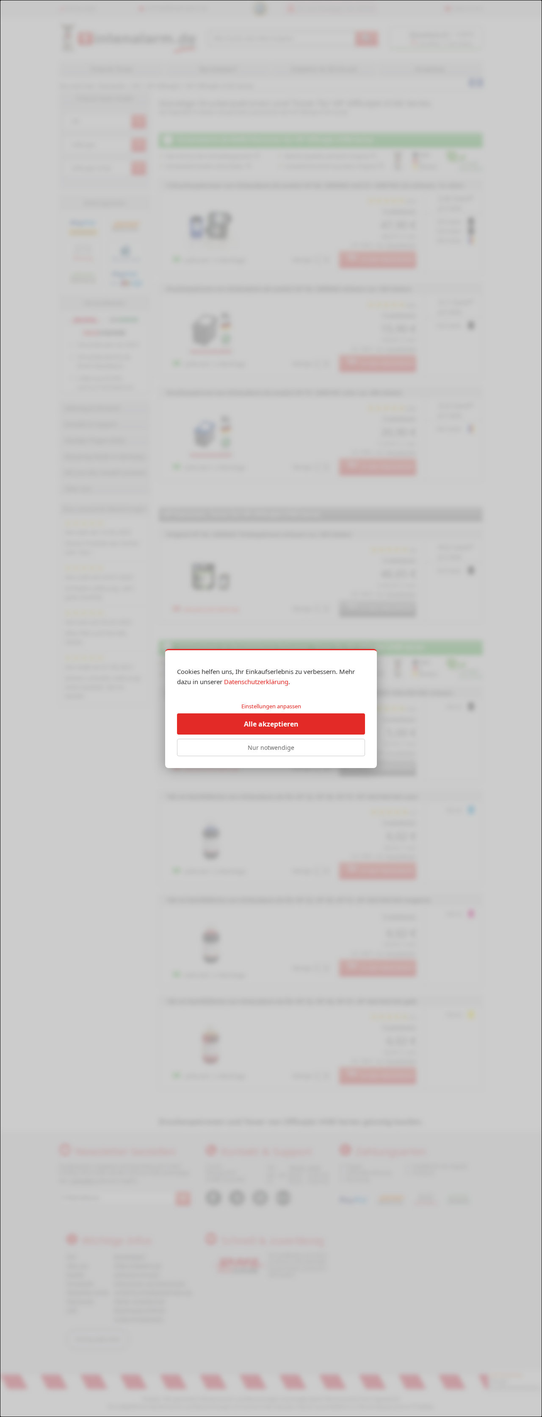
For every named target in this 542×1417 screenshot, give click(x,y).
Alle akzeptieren (271, 724)
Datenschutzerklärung (256, 681)
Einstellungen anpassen (271, 706)
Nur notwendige (271, 747)
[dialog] (271, 708)
